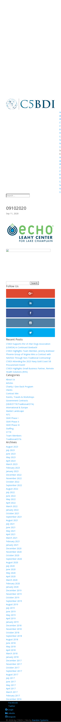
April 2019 (11, 618)
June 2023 (11, 453)
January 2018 (12, 657)
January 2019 (12, 622)
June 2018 (11, 643)
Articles (9, 383)
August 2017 (12, 674)
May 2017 (11, 685)
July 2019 (10, 608)
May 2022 (11, 499)
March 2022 (11, 506)
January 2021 (12, 544)
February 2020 (13, 583)
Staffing (9, 428)
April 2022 (11, 502)
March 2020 (11, 580)
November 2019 (14, 594)
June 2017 (11, 681)
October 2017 (12, 667)
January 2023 (12, 471)
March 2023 (11, 464)
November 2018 (14, 629)
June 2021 (11, 527)
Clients (9, 390)
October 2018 (12, 632)
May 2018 (11, 646)
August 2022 (12, 488)
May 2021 (11, 530)
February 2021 (13, 541)
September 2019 (14, 601)
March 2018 (11, 653)
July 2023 (10, 450)
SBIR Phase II (12, 421)
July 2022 (10, 492)
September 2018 (14, 636)
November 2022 (14, 478)
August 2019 (12, 604)
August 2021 (12, 520)
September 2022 (14, 485)
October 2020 (12, 555)
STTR (8, 432)
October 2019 (12, 597)
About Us (10, 379)
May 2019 (11, 615)
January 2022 (12, 509)
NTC (8, 414)
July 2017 (10, 678)
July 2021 (10, 523)
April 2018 (11, 650)
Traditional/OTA (13, 439)
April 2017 (11, 688)
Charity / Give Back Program (19, 386)
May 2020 (11, 572)
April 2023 (11, 460)
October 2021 (12, 513)
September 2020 (14, 558)
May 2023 (11, 457)
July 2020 (10, 566)
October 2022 (12, 481)
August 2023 (12, 446)
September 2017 (14, 671)
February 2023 (13, 467)
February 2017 (13, 695)
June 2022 (11, 495)
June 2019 (11, 611)
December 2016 (13, 699)
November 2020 (14, 551)
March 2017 (11, 692)
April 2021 (11, 534)
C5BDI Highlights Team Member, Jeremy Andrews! (30, 351)
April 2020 (11, 576)
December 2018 (13, 625)
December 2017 (13, 660)
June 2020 (11, 569)
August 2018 (12, 639)
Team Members (13, 435)
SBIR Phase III (13, 425)
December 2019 (13, 590)
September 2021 (14, 516)
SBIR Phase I (12, 418)
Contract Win (12, 393)
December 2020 (13, 548)
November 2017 (14, 664)
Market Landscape (15, 411)
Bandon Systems (40, 720)
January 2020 (12, 586)
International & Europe (17, 407)
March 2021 (11, 537)
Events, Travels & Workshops (20, 397)
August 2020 (12, 562)
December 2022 (13, 474)
